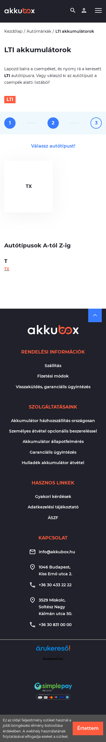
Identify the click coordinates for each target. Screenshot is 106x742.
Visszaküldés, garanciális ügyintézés (53, 386)
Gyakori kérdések (53, 496)
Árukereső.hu (53, 658)
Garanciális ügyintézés (53, 452)
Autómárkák (39, 31)
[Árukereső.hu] (53, 650)
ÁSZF (53, 517)
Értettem (88, 728)
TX (29, 186)
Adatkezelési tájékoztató (53, 507)
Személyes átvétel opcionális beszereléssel (53, 431)
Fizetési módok (53, 376)
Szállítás (53, 365)
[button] (98, 10)
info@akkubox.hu (57, 551)
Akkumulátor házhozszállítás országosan (53, 420)
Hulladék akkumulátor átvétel (53, 462)
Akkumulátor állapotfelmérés (53, 441)
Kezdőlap (13, 31)
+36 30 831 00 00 (55, 624)
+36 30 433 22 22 (55, 584)
